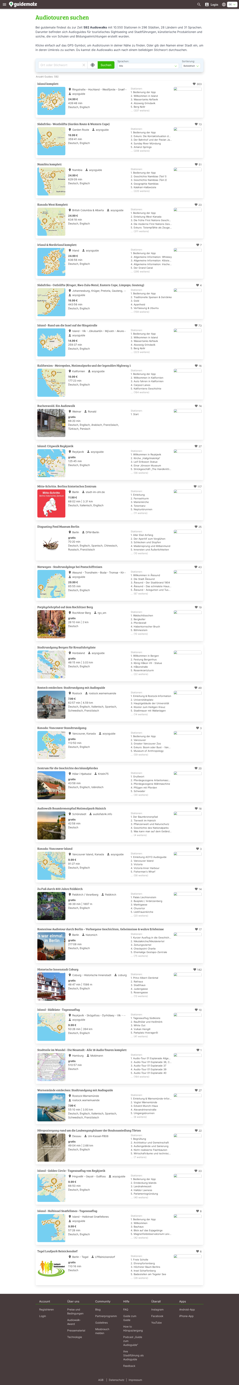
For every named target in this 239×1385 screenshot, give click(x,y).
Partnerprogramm (106, 1316)
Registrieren (46, 1309)
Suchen (106, 65)
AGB (100, 1379)
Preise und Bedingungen (75, 1311)
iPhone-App (186, 1316)
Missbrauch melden (102, 1331)
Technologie (74, 1337)
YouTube (156, 1322)
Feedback (129, 1365)
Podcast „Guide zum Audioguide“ (132, 1340)
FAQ (125, 1309)
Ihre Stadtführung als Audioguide (133, 1355)
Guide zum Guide (129, 1318)
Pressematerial (76, 1330)
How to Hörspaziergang (133, 1328)
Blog (98, 1309)
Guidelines (101, 1322)
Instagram (157, 1309)
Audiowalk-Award (74, 1321)
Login (42, 1316)
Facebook (157, 1316)
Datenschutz (116, 1379)
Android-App (187, 1309)
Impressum (135, 1379)
